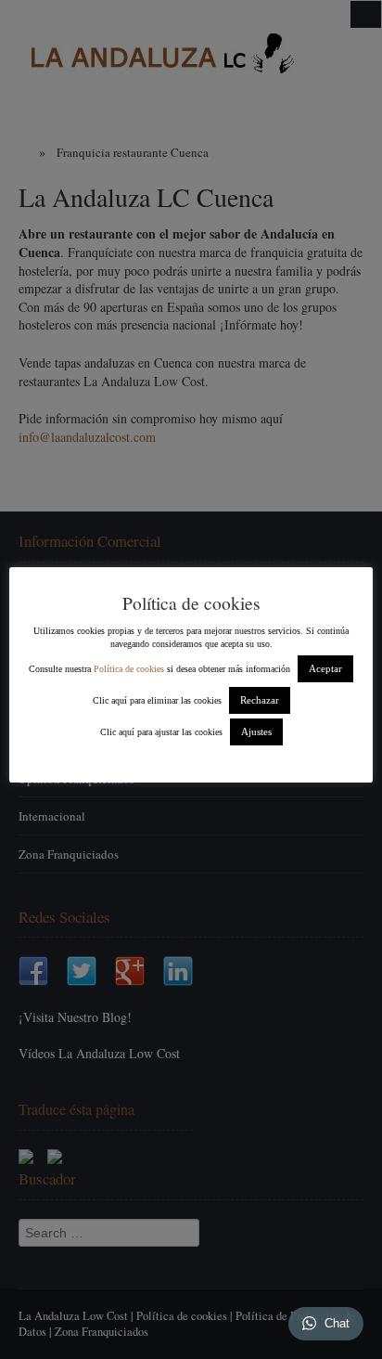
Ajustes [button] (256, 731)
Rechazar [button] (259, 699)
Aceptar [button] (325, 668)
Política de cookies (129, 669)
